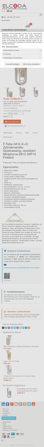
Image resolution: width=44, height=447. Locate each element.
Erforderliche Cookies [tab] (12, 50)
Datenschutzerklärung (12, 46)
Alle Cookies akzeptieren (31, 64)
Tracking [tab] (8, 54)
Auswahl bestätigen (12, 64)
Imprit (3, 46)
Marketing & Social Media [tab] (13, 58)
